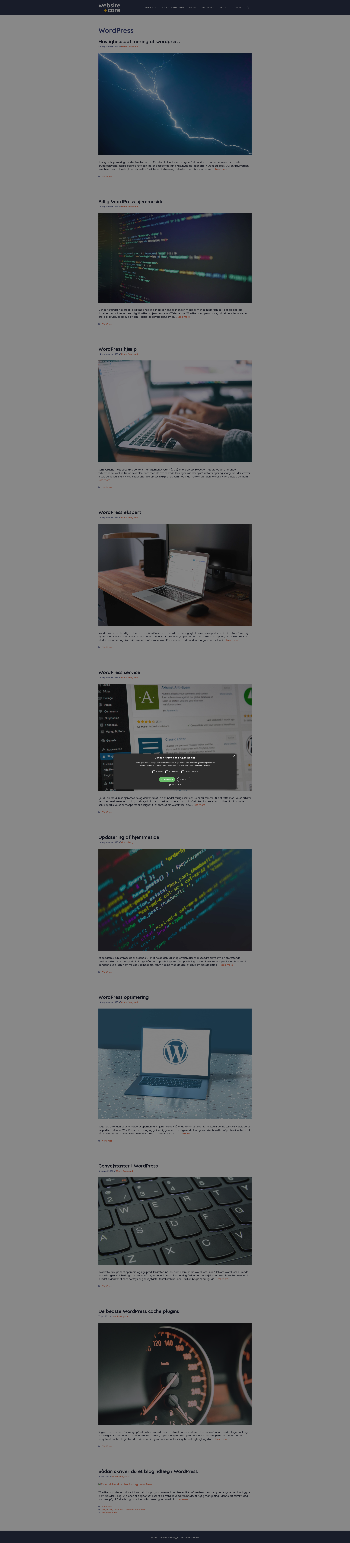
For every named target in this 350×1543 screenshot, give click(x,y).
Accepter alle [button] (167, 779)
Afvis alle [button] (184, 779)
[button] (175, 771)
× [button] (234, 756)
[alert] (175, 771)
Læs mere (206, 765)
